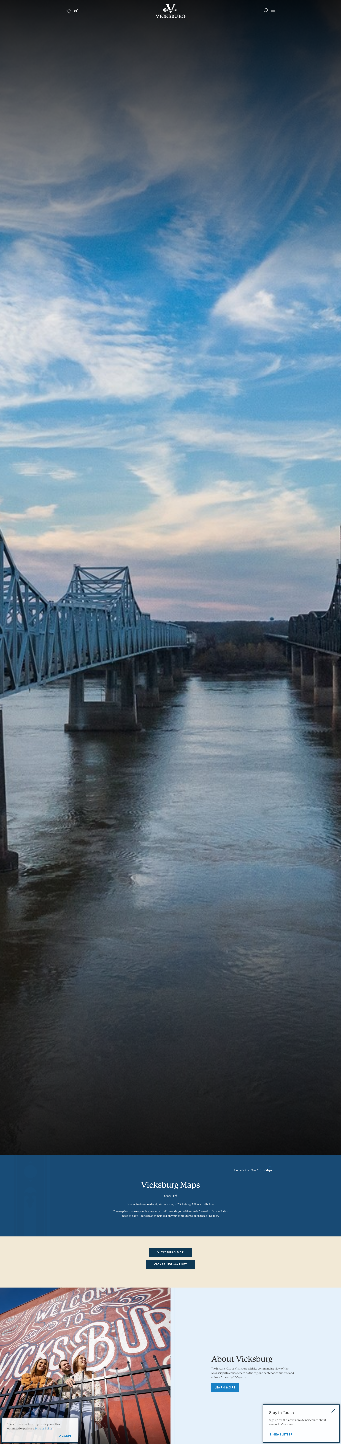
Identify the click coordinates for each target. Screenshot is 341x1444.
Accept (65, 1436)
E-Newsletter (281, 1434)
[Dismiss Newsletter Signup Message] (333, 1411)
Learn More (225, 1387)
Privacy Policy (43, 1428)
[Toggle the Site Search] (266, 10)
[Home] (170, 11)
